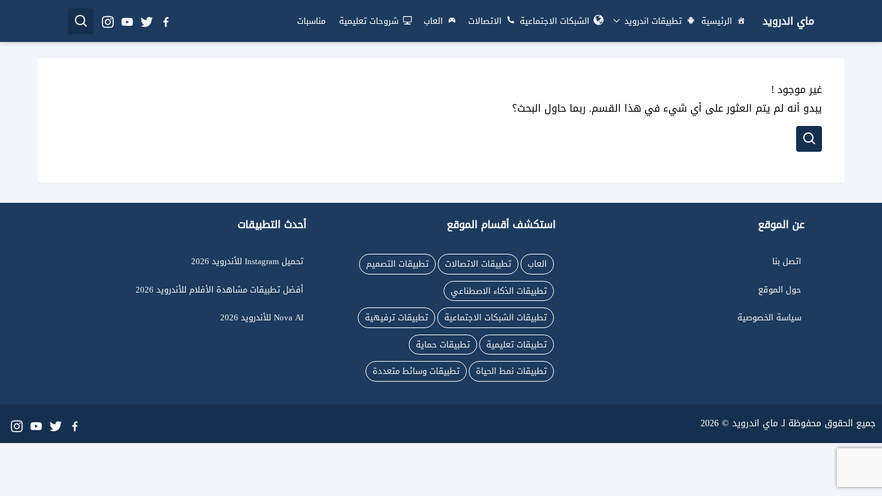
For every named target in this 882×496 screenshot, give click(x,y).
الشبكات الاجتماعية (555, 21)
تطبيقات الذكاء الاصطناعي (499, 291)
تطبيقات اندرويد (652, 21)
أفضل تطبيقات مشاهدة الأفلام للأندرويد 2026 (219, 290)
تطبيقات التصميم (397, 264)
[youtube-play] (126, 21)
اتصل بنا (786, 261)
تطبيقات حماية (443, 344)
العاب (433, 21)
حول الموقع (779, 290)
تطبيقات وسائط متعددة (416, 371)
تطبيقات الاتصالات (478, 264)
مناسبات (311, 21)
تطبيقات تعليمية (516, 344)
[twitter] (146, 21)
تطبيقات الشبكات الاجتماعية (495, 317)
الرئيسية (716, 21)
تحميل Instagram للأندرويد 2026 (247, 261)
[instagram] (107, 21)
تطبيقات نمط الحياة (511, 371)
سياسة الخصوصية (769, 317)
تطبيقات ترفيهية (396, 317)
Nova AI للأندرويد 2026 (261, 317)
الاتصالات (485, 21)
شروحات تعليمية (368, 21)
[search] (81, 21)
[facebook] (165, 21)
